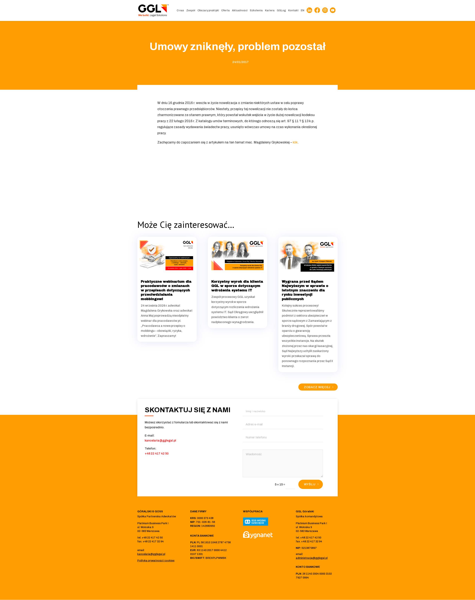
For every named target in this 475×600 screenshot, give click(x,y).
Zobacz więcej (317, 387)
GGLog (281, 10)
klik (295, 142)
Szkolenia (256, 10)
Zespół (190, 10)
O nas (180, 10)
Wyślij (309, 484)
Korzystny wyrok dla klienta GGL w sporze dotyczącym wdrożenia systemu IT (237, 286)
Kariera (270, 10)
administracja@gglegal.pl (311, 558)
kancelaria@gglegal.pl (160, 440)
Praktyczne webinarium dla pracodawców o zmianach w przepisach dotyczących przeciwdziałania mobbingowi (166, 290)
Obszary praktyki (208, 10)
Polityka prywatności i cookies (155, 560)
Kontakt (293, 10)
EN (302, 10)
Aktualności (240, 10)
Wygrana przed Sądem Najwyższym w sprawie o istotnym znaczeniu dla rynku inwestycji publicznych (305, 290)
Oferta (225, 10)
